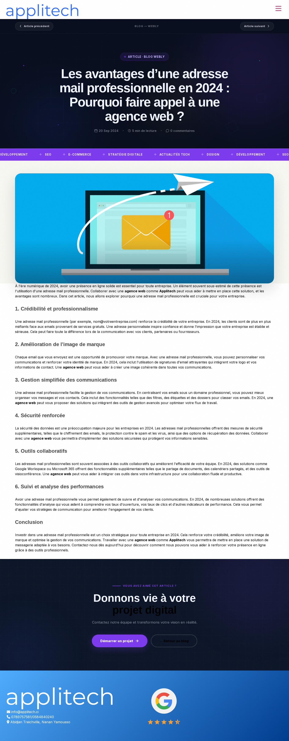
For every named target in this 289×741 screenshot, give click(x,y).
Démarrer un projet (116, 641)
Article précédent (36, 26)
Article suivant (254, 26)
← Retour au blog (174, 641)
